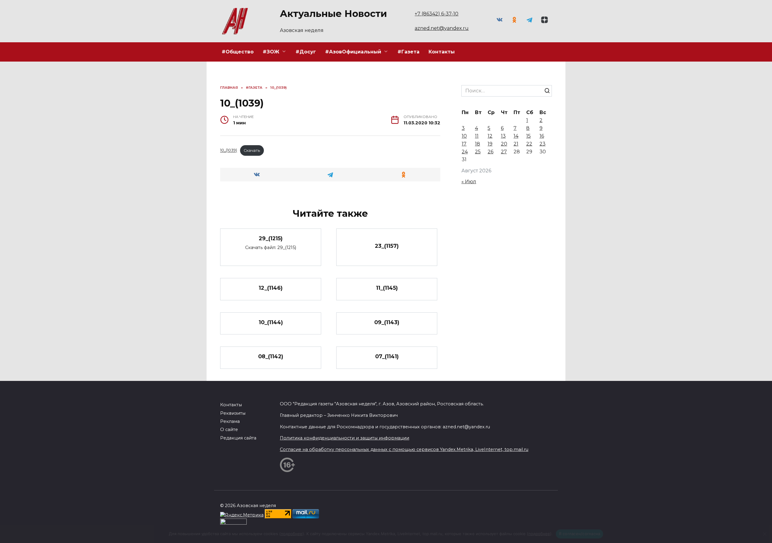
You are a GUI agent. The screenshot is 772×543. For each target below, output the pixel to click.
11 (477, 136)
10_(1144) (271, 322)
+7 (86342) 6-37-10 (436, 14)
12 (490, 136)
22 (529, 144)
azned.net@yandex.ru (442, 28)
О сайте (229, 429)
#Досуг (306, 52)
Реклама (230, 421)
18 (477, 144)
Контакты (442, 52)
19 (490, 144)
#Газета (408, 52)
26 (490, 152)
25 (478, 152)
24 (465, 152)
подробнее (291, 533)
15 (528, 136)
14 (516, 136)
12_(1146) (271, 288)
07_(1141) (387, 356)
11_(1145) (387, 288)
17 (464, 144)
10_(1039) (228, 150)
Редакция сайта (238, 438)
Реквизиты (232, 413)
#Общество (238, 52)
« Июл (468, 181)
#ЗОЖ (271, 52)
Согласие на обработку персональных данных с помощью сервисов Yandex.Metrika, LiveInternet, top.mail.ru (404, 449)
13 (503, 136)
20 (504, 144)
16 (541, 136)
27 (504, 152)
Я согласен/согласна (579, 533)
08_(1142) (270, 356)
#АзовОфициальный (353, 52)
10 (464, 136)
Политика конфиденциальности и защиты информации (344, 438)
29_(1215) (271, 238)
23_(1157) (387, 246)
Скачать (252, 150)
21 (516, 144)
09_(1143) (386, 322)
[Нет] (764, 534)
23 (542, 144)
